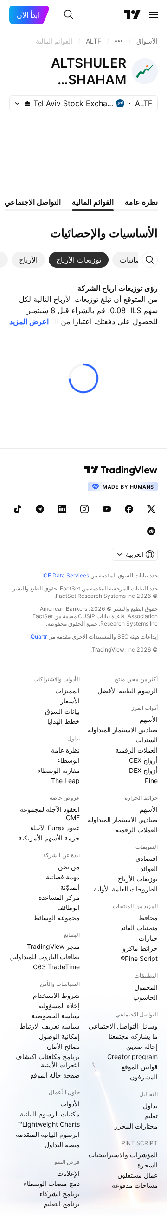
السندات (146, 740)
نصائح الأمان (63, 1046)
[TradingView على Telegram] (39, 508)
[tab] (134, 260)
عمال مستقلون (137, 1175)
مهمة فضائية (63, 877)
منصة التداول (62, 1144)
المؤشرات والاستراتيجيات (123, 1155)
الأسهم (149, 719)
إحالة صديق (142, 1046)
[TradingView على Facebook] (128, 508)
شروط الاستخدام (56, 995)
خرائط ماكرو (140, 948)
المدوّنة (70, 887)
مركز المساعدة (59, 897)
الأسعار (70, 701)
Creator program (132, 1056)
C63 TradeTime (56, 967)
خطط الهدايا (63, 721)
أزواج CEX (143, 760)
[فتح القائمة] (153, 15)
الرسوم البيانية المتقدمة (48, 1134)
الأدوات (70, 1104)
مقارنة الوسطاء (59, 770)
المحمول (146, 987)
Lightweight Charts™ (49, 1124)
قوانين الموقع (140, 1067)
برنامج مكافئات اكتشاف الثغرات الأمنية (47, 1061)
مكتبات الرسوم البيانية (50, 1114)
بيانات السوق (62, 711)
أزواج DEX (143, 770)
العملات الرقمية (137, 750)
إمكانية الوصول (59, 1036)
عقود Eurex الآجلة (55, 828)
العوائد (149, 868)
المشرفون (144, 1077)
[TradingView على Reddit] (151, 531)
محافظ (148, 918)
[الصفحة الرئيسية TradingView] (132, 14)
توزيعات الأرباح (138, 879)
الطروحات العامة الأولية (126, 889)
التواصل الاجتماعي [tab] (33, 202)
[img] (27, 103)
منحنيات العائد (139, 928)
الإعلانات (68, 1173)
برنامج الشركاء (59, 1194)
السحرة (147, 1165)
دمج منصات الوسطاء (52, 1183)
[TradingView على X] (151, 508)
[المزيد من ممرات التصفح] (119, 41)
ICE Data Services (65, 575)
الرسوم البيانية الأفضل (127, 691)
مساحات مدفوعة (135, 1185)
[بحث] (68, 15)
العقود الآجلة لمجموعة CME (50, 813)
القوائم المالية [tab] (93, 202)
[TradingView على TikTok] (17, 508)
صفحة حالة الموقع (55, 1075)
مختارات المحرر (136, 1126)
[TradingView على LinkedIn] (62, 508)
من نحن (69, 867)
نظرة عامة (65, 750)
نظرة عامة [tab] (141, 202)
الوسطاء (68, 760)
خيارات (148, 938)
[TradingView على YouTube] (106, 508)
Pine (151, 780)
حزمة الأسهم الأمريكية (49, 838)
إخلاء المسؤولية (59, 1006)
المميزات (67, 691)
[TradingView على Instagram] (84, 508)
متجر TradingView (53, 946)
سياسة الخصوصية (56, 1016)
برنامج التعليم (62, 1204)
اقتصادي (146, 858)
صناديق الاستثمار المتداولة (123, 730)
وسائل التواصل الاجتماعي (123, 1026)
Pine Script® (139, 958)
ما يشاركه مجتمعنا (133, 1036)
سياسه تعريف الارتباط (49, 1026)
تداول (150, 1106)
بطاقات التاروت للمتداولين (44, 956)
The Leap (65, 780)
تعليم (151, 1116)
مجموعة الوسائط (56, 918)
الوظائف (68, 907)
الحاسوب (145, 997)
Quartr (39, 636)
